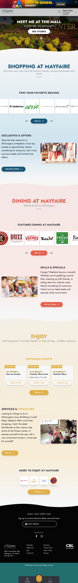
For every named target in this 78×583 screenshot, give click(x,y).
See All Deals (50, 304)
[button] (68, 12)
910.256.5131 (8, 556)
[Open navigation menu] (39, 578)
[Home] (30, 12)
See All (38, 121)
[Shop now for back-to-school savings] (60, 4)
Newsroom (30, 548)
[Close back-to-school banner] (76, 2)
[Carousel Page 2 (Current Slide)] (41, 38)
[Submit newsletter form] (53, 524)
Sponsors (47, 545)
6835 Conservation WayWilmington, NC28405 (12, 552)
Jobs (28, 550)
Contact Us (30, 553)
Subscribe (30, 545)
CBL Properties (35, 565)
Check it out (15, 383)
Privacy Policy (48, 548)
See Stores (39, 31)
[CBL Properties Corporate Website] (66, 546)
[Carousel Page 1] (36, 38)
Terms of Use (48, 550)
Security (46, 553)
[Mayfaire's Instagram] (41, 535)
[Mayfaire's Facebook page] (36, 535)
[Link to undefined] (16, 106)
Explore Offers (12, 169)
